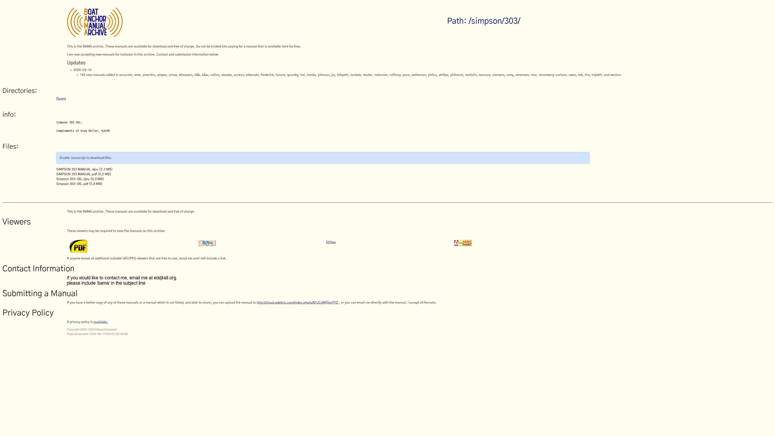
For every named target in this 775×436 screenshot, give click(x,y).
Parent (61, 98)
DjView (331, 242)
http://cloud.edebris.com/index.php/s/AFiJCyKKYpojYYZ (297, 302)
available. (101, 322)
